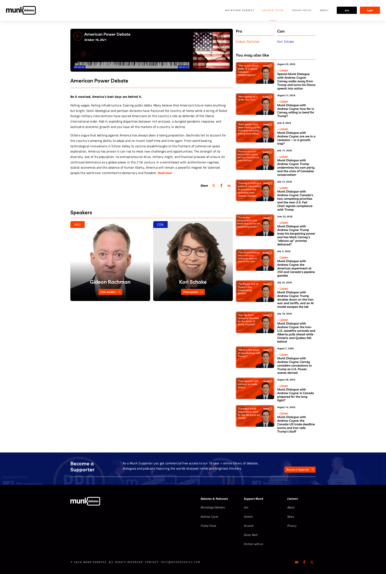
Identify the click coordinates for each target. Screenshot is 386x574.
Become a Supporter (297, 469)
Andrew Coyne (273, 10)
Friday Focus (301, 10)
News (290, 516)
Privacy (291, 525)
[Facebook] (304, 562)
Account (248, 525)
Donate (248, 516)
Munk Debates (21, 10)
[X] (312, 562)
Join (347, 10)
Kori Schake (285, 41)
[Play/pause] (77, 36)
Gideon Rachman (248, 41)
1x (83, 54)
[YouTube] (296, 562)
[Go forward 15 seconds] (89, 54)
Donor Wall (250, 535)
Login (370, 10)
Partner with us (253, 544)
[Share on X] (214, 185)
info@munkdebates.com (180, 562)
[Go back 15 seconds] (77, 54)
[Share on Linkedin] (229, 185)
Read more (165, 172)
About (324, 10)
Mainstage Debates (239, 10)
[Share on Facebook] (221, 185)
